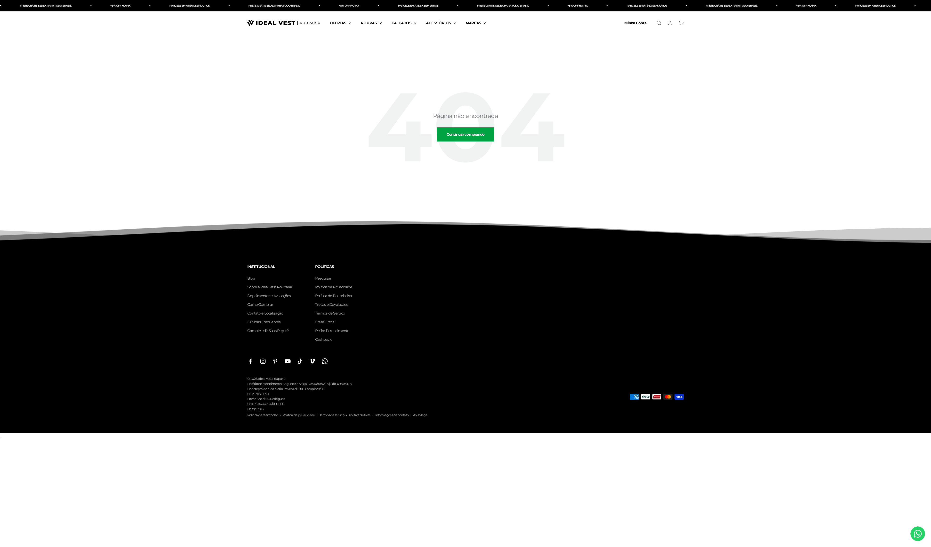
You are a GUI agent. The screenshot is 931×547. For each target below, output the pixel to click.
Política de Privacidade (333, 287)
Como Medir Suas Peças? (268, 330)
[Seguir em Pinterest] (275, 361)
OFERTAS (338, 22)
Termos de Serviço (330, 313)
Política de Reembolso (333, 295)
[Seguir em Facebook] (250, 361)
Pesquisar (323, 278)
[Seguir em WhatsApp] (324, 361)
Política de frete (359, 415)
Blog (251, 278)
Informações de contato (392, 415)
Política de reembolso (262, 415)
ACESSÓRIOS (438, 22)
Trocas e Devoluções (331, 304)
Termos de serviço (332, 415)
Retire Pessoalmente (332, 330)
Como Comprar (260, 304)
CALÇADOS (401, 22)
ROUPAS (369, 22)
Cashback (323, 339)
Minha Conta (635, 22)
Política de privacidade (299, 415)
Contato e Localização (265, 313)
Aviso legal (420, 415)
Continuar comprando (466, 134)
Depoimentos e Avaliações (268, 295)
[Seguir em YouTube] (287, 361)
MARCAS (473, 22)
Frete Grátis (324, 322)
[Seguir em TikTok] (300, 361)
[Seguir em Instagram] (263, 361)
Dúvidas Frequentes (264, 322)
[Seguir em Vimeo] (312, 361)
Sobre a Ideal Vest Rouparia (269, 287)
